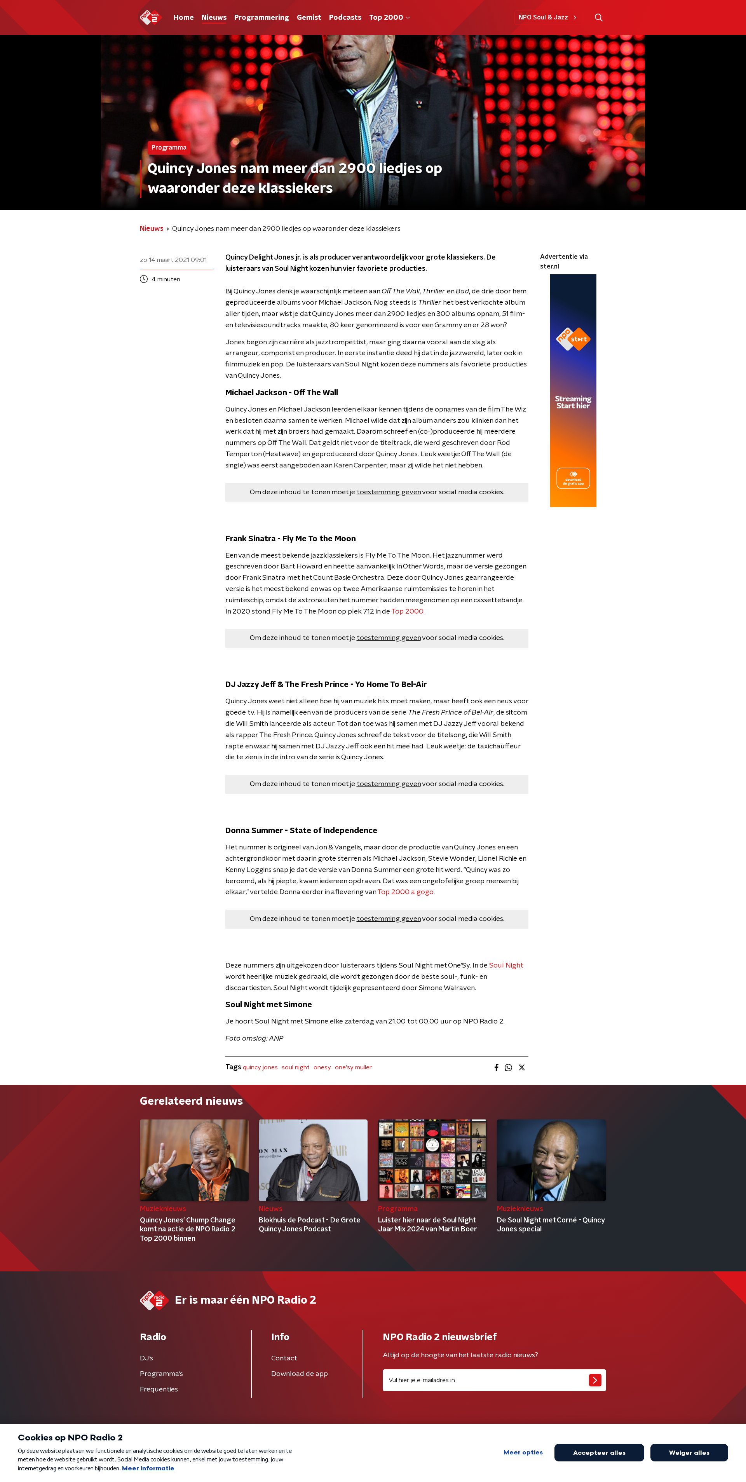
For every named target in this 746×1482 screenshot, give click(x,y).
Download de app (299, 1373)
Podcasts (345, 17)
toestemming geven (389, 492)
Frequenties (159, 1389)
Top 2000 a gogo (405, 892)
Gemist (309, 17)
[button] (598, 17)
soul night (296, 1067)
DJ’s (146, 1358)
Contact (284, 1358)
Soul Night (506, 965)
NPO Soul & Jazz (543, 17)
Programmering (261, 17)
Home (184, 17)
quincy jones (260, 1067)
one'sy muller (353, 1067)
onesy (322, 1067)
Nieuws (214, 17)
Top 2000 (386, 17)
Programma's (161, 1373)
